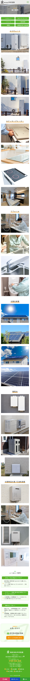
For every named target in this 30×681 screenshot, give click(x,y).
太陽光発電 (22, 22)
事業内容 (22, 669)
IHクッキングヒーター (23, 18)
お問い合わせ (18, 671)
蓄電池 (8, 25)
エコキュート (8, 18)
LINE (26, 679)
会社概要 (14, 669)
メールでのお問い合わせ (16, 638)
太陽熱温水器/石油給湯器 (22, 25)
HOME (7, 669)
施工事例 (10, 671)
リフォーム (8, 22)
